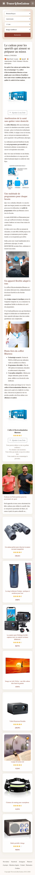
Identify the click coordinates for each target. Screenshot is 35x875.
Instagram (22, 862)
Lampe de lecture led (17, 762)
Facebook (14, 862)
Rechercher (17, 35)
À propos (5, 865)
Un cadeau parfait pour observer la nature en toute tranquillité (17, 548)
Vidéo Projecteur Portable (17, 721)
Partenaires (29, 865)
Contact (22, 865)
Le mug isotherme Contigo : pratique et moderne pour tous (17, 592)
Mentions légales (14, 865)
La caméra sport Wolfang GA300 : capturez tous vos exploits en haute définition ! (17, 637)
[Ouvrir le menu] (33, 3)
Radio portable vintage (17, 843)
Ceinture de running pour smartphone (17, 802)
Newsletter (6, 862)
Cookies (17, 868)
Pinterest (29, 862)
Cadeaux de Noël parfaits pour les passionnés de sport (15, 498)
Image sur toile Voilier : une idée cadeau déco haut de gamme (17, 682)
